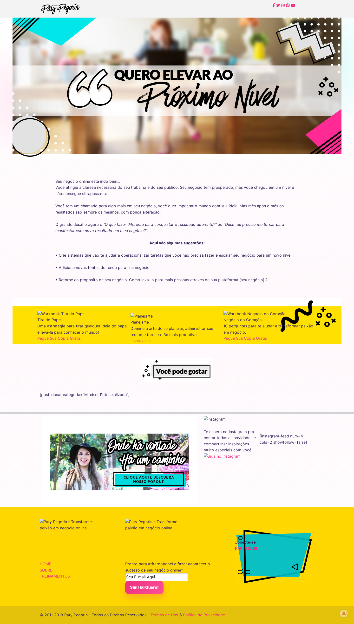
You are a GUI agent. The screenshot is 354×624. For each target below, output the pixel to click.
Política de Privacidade (204, 614)
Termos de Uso (164, 614)
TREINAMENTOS (55, 576)
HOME (45, 563)
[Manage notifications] (344, 613)
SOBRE (46, 570)
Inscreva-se (141, 340)
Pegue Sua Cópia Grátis (59, 338)
